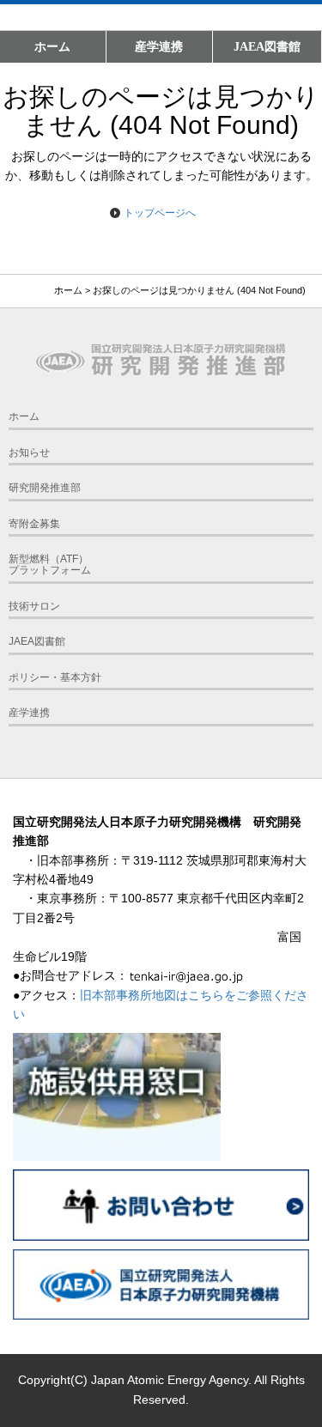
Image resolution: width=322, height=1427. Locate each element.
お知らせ (29, 452)
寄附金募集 (34, 524)
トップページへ (160, 213)
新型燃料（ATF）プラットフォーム (50, 564)
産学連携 (159, 46)
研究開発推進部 (45, 488)
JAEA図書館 (267, 46)
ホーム (52, 46)
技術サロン (34, 606)
